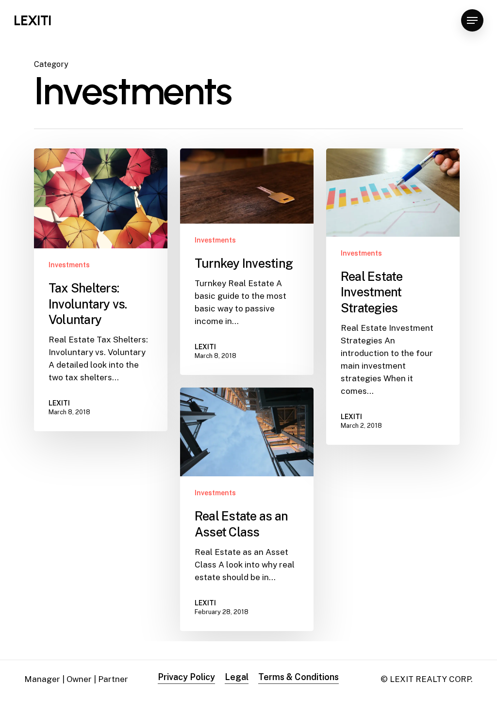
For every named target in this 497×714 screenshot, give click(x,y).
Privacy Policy (186, 677)
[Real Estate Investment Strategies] (393, 296)
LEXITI (32, 20)
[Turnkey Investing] (247, 261)
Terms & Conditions (298, 677)
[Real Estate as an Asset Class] (247, 509)
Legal (236, 677)
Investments (69, 265)
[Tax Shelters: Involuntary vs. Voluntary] (100, 289)
